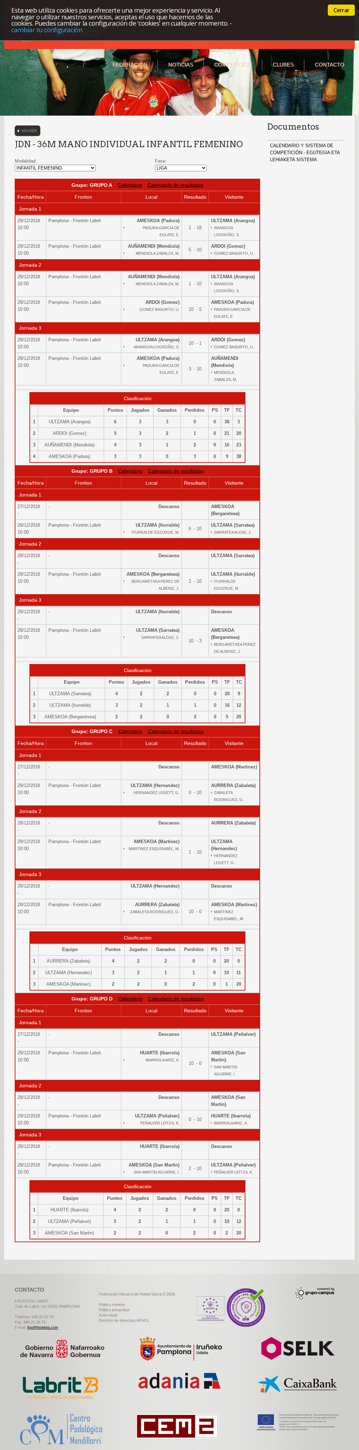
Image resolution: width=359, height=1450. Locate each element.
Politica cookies (112, 1304)
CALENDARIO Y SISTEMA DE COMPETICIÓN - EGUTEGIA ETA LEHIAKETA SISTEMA (305, 152)
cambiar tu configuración (46, 29)
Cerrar (341, 10)
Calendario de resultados (175, 185)
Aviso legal (108, 1315)
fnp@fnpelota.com (42, 1327)
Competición (233, 65)
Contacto (329, 65)
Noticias (180, 65)
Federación (130, 65)
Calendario (130, 185)
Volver (29, 131)
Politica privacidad (114, 1310)
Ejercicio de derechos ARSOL (124, 1320)
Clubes (283, 65)
